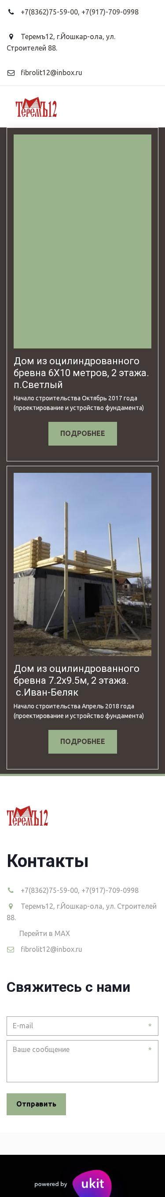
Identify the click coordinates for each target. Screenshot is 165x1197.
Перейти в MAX (44, 933)
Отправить (36, 1104)
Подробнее (82, 433)
